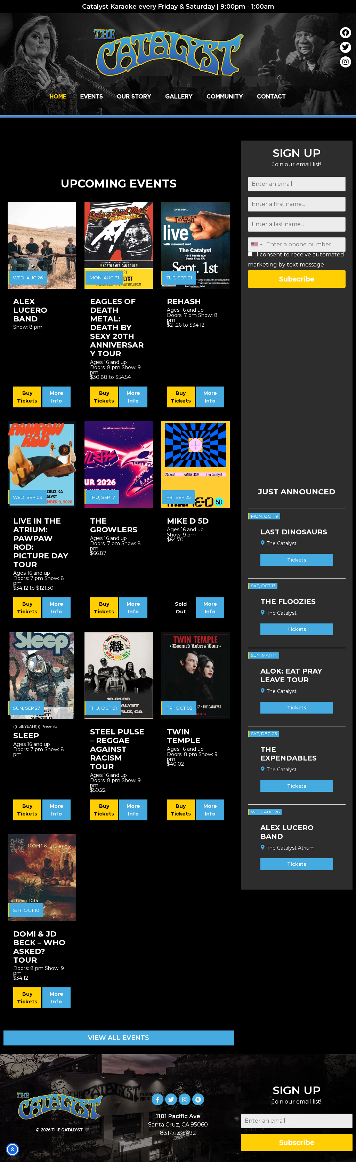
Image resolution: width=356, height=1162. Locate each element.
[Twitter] (345, 47)
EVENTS (91, 96)
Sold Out (181, 608)
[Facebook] (345, 32)
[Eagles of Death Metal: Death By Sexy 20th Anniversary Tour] (118, 245)
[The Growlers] (118, 464)
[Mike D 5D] (195, 464)
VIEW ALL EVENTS (118, 1038)
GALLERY (179, 96)
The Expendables (288, 753)
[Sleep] (42, 675)
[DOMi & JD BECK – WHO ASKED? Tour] (42, 877)
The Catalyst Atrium (291, 847)
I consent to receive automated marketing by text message (296, 260)
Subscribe (296, 278)
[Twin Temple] (195, 675)
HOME (58, 96)
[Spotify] (198, 1099)
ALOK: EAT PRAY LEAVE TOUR (291, 675)
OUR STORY (134, 96)
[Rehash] (195, 245)
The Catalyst (282, 543)
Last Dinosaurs (293, 532)
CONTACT (271, 96)
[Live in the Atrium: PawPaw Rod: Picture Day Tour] (42, 464)
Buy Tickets (27, 397)
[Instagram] (345, 61)
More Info (56, 397)
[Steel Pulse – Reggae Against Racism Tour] (118, 675)
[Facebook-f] (157, 1099)
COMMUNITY (225, 96)
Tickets (296, 560)
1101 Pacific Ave (178, 1116)
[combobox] (256, 245)
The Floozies (288, 601)
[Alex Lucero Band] (42, 245)
